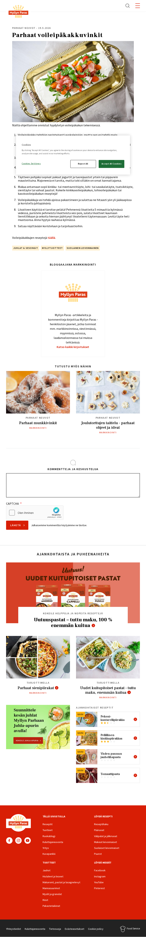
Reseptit (47, 824)
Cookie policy (95, 929)
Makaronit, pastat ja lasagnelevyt (61, 882)
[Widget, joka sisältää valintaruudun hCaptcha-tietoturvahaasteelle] (34, 512)
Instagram (18, 840)
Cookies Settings (31, 163)
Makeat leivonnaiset (105, 842)
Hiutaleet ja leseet (53, 876)
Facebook (9, 840)
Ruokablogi (49, 836)
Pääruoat (99, 830)
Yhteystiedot (13, 929)
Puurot (98, 854)
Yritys (46, 848)
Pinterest (99, 888)
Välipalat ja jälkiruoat (105, 836)
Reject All (83, 163)
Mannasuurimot (51, 888)
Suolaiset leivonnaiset (106, 848)
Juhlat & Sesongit (25, 248)
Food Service (133, 928)
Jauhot (46, 870)
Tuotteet (47, 830)
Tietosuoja (55, 929)
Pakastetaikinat (51, 906)
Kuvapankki (49, 854)
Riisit (45, 900)
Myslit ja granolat (52, 894)
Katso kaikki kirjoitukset (73, 347)
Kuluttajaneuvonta (53, 842)
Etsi (128, 5)
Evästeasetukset (74, 929)
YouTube (27, 840)
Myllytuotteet (52, 248)
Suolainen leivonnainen (83, 248)
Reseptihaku (101, 824)
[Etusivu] (18, 12)
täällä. (52, 238)
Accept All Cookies (111, 163)
